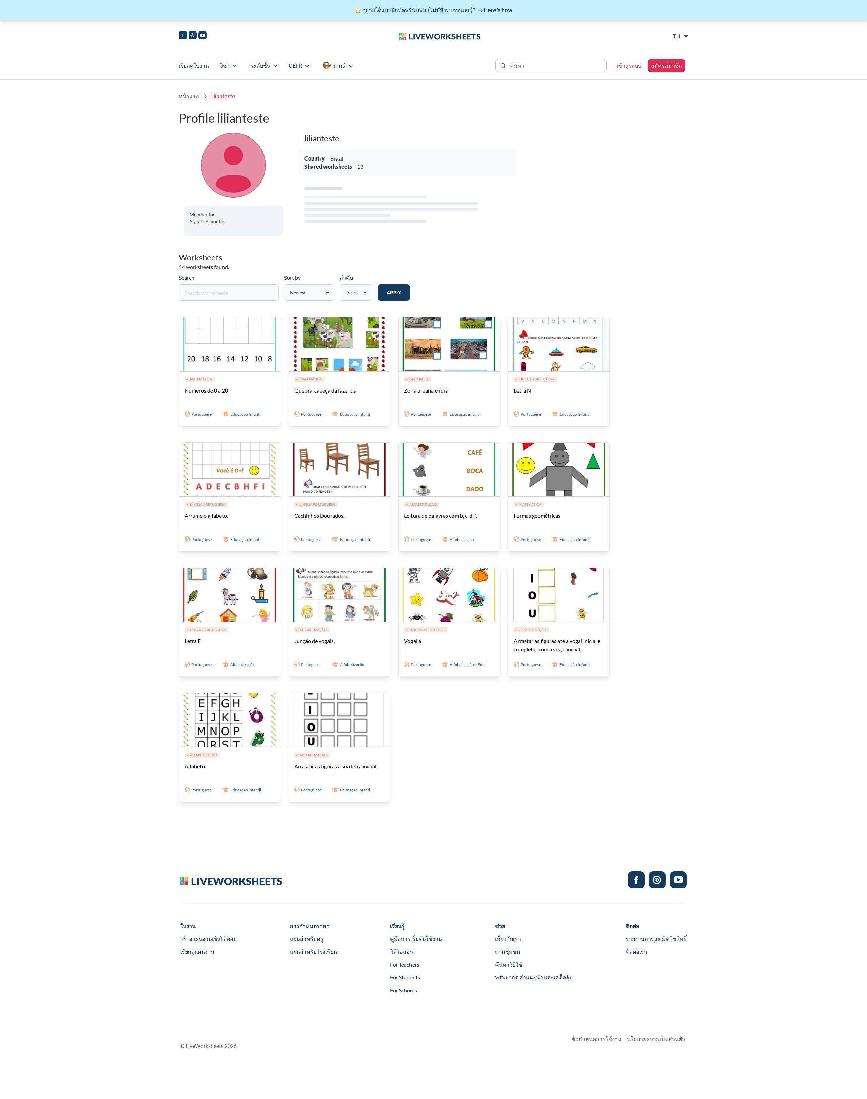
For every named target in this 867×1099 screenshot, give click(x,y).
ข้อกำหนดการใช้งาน (596, 1039)
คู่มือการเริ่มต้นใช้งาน (416, 938)
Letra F (193, 641)
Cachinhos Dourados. (319, 515)
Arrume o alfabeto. (206, 515)
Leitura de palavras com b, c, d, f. (440, 515)
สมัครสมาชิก (666, 65)
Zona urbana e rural (427, 390)
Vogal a (412, 641)
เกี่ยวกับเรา (508, 938)
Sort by (292, 277)
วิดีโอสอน (402, 951)
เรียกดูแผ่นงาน (197, 951)
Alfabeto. (195, 766)
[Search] (503, 65)
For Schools (403, 990)
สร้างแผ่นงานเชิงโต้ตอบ (208, 938)
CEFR (295, 65)
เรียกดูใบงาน (194, 65)
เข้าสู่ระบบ (629, 65)
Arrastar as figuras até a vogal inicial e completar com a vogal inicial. (557, 645)
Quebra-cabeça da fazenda (325, 390)
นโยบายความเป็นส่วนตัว (656, 1039)
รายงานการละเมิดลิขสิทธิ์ (656, 938)
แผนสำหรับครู (306, 938)
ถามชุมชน (507, 951)
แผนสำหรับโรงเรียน (313, 951)
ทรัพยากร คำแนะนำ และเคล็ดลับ (534, 977)
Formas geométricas (537, 515)
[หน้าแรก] (439, 36)
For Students (405, 977)
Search (186, 277)
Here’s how (498, 10)
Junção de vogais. (314, 641)
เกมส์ (340, 65)
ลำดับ (346, 277)
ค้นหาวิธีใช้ (508, 964)
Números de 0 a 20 (206, 390)
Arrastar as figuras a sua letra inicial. (335, 766)
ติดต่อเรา (636, 951)
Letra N (522, 390)
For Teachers (404, 964)
